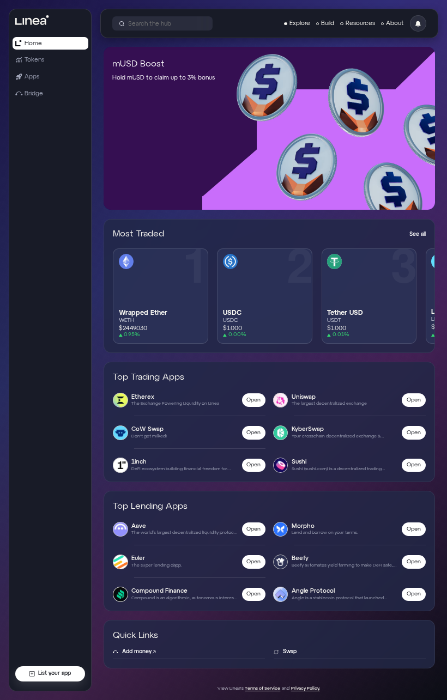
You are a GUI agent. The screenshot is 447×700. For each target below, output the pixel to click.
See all (417, 234)
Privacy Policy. (305, 688)
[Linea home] (32, 20)
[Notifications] (418, 23)
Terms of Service (262, 688)
